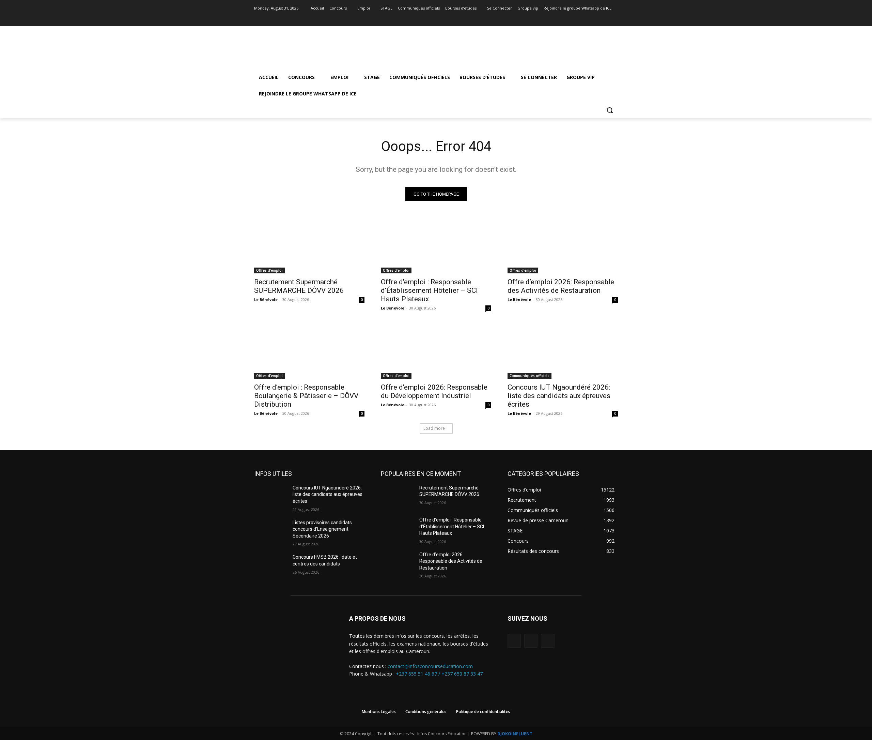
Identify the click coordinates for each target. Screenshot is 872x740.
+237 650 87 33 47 (462, 673)
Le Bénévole (266, 299)
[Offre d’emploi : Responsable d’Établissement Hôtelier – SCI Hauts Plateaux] (436, 245)
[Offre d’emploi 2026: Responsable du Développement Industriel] (436, 351)
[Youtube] (614, 18)
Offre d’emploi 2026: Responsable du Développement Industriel (434, 391)
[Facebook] (595, 18)
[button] (610, 110)
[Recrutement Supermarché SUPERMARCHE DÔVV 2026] (309, 245)
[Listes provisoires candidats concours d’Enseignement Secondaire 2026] (270, 531)
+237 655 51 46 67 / (418, 673)
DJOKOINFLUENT (514, 734)
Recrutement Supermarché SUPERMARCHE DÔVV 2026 (299, 286)
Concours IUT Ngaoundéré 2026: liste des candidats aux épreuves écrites (559, 395)
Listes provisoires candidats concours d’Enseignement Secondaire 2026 (322, 529)
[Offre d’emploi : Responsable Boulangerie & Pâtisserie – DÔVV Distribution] (309, 351)
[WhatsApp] (547, 640)
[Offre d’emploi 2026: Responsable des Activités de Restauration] (563, 245)
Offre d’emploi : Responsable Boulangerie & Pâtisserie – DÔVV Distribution (306, 395)
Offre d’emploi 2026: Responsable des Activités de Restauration (561, 286)
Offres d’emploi (269, 270)
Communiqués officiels (529, 375)
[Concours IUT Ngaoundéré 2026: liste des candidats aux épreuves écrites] (563, 351)
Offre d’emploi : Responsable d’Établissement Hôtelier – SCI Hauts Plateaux (429, 290)
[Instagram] (604, 18)
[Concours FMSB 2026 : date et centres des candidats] (270, 565)
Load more (434, 428)
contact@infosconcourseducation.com (430, 666)
